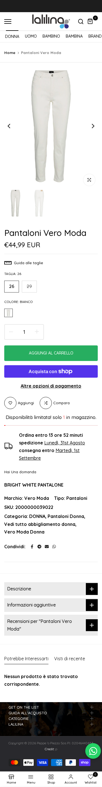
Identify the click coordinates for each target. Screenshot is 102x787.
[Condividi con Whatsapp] (54, 546)
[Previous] (12, 126)
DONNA (12, 36)
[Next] (89, 126)
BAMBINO (51, 36)
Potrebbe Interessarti (26, 658)
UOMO (31, 36)
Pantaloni (76, 498)
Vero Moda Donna (24, 532)
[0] (90, 21)
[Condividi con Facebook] (32, 546)
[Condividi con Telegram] (39, 546)
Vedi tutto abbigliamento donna (39, 524)
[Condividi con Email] (46, 546)
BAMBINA (74, 36)
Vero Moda (36, 498)
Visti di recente (69, 658)
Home (9, 52)
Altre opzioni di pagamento (51, 386)
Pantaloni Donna (66, 516)
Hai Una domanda (20, 472)
